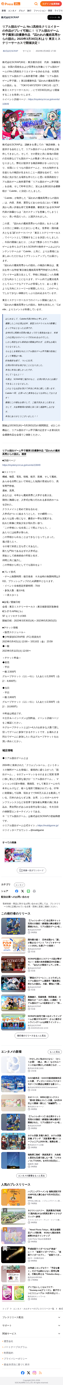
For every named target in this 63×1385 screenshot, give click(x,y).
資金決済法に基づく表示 (16, 1364)
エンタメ (12, 10)
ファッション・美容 (43, 10)
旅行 (29, 10)
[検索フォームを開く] (36, 4)
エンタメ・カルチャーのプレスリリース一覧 (33, 1309)
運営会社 (7, 1341)
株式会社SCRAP (10, 51)
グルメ (22, 10)
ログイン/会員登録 (50, 4)
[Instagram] (34, 1373)
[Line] (28, 891)
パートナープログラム (14, 1347)
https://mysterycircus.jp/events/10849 (21, 465)
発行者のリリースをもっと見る (31, 1035)
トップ (5, 1309)
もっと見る (55, 1052)
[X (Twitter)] (22, 891)
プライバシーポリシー (14, 1358)
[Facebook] (16, 891)
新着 (4, 10)
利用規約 (7, 1353)
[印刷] (34, 891)
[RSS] (40, 1373)
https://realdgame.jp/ (48, 825)
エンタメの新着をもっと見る (31, 1175)
